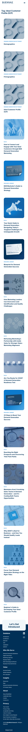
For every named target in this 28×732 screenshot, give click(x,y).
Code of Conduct (7, 713)
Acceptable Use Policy (8, 711)
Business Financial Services (9, 663)
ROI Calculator (6, 674)
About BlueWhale (7, 694)
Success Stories (7, 670)
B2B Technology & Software (9, 661)
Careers (5, 698)
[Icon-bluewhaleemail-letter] (24, 637)
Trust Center (6, 707)
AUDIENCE (5, 644)
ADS (4, 642)
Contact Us (5, 700)
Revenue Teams (7, 659)
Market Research (7, 672)
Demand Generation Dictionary (10, 685)
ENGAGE (5, 640)
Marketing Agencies (8, 657)
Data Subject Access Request (10, 715)
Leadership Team (7, 696)
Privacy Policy (6, 709)
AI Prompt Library (7, 687)
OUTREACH (6, 638)
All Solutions (6, 636)
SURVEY (5, 646)
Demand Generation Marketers (10, 653)
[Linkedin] (24, 633)
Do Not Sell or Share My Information (11, 719)
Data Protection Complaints (9, 717)
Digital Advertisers (7, 655)
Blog (4, 683)
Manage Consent (9, 730)
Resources (5, 681)
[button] (24, 3)
